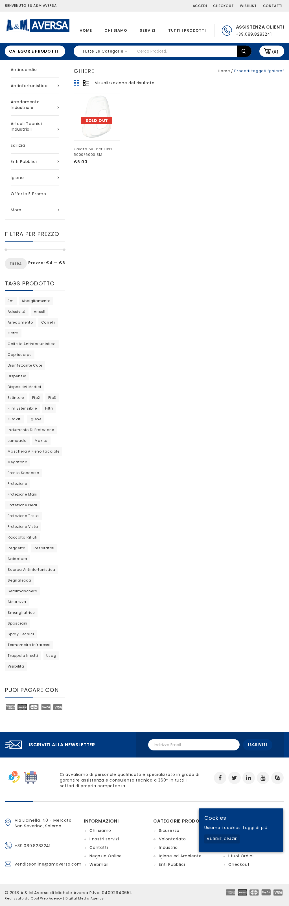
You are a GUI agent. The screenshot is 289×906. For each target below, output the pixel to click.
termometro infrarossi (29, 644)
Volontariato (172, 839)
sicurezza (17, 601)
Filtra (16, 263)
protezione (17, 483)
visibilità (16, 666)
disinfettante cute (25, 365)
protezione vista (23, 526)
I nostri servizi (104, 839)
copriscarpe (20, 354)
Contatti (273, 5)
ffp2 (36, 397)
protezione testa (23, 515)
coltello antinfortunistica (32, 343)
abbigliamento (36, 300)
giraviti (14, 419)
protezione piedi (22, 505)
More (16, 210)
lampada (17, 440)
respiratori (44, 548)
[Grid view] (77, 83)
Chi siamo (115, 30)
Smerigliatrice (21, 612)
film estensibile (22, 408)
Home (86, 30)
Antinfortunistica (29, 86)
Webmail (99, 864)
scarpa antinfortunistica (31, 569)
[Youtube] (263, 778)
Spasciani (17, 623)
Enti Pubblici (24, 161)
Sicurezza (169, 830)
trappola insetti (23, 655)
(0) (275, 51)
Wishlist (248, 5)
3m (11, 300)
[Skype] (277, 778)
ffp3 (52, 397)
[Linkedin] (248, 778)
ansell (39, 311)
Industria (168, 847)
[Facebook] (220, 778)
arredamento (20, 322)
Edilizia (18, 145)
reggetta (16, 548)
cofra (13, 333)
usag (51, 655)
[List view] (86, 83)
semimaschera (23, 591)
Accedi (200, 5)
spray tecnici (21, 634)
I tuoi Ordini (240, 856)
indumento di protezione (31, 429)
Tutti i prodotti (187, 30)
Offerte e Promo (28, 194)
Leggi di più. (255, 827)
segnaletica (19, 580)
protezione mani (23, 494)
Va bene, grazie (222, 838)
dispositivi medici (24, 386)
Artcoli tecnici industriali (26, 126)
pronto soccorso (23, 472)
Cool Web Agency (46, 898)
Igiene (17, 177)
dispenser (17, 376)
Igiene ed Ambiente (180, 856)
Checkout (223, 5)
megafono (17, 462)
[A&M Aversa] (37, 25)
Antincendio (24, 69)
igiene (35, 419)
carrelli (48, 322)
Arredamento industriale (25, 104)
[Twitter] (234, 778)
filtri (49, 408)
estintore (16, 397)
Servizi (148, 30)
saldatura (17, 558)
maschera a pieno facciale (34, 451)
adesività (17, 311)
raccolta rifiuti (23, 537)
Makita (41, 440)
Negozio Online (105, 856)
